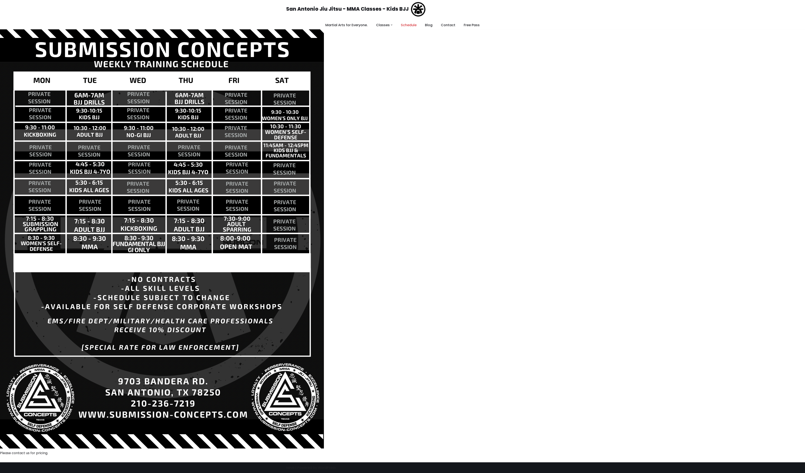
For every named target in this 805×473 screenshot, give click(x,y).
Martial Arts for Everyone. (346, 25)
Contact (448, 25)
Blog (428, 25)
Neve (290, 467)
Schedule (409, 25)
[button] (391, 25)
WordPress (327, 467)
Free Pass (472, 25)
